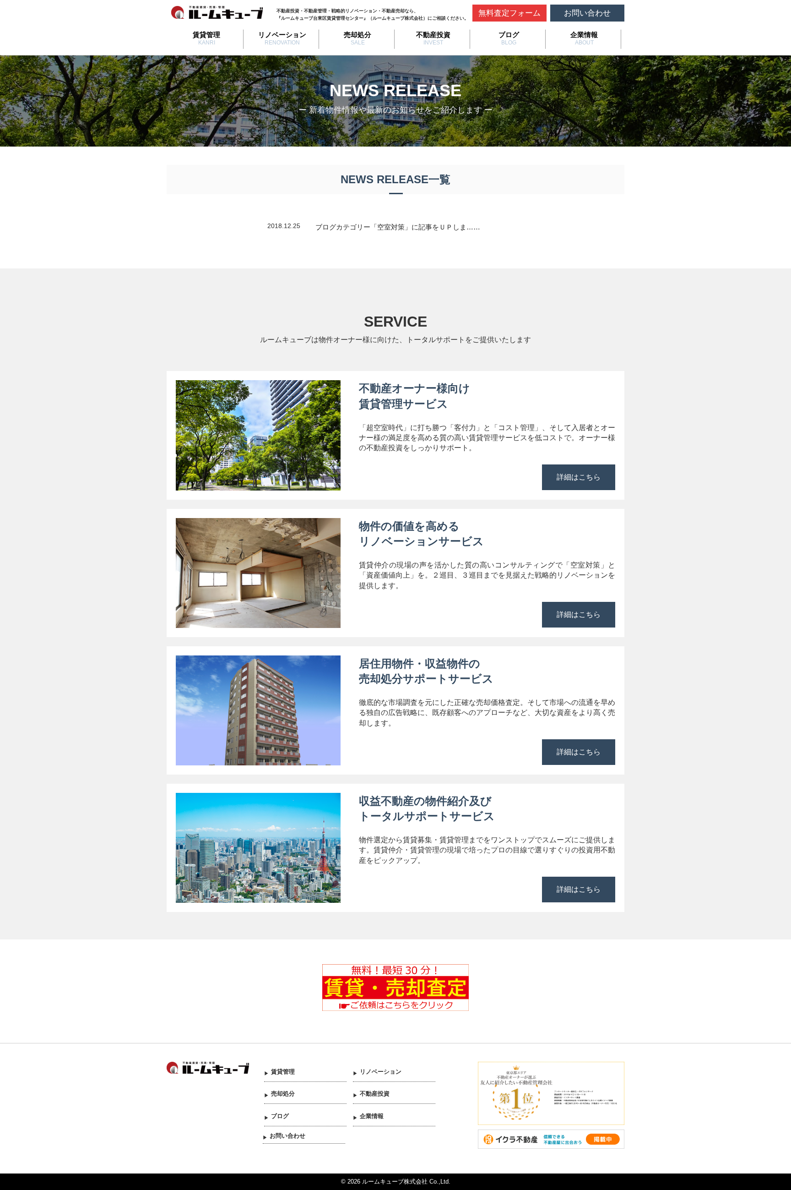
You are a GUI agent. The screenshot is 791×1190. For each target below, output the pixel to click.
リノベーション (282, 34)
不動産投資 (433, 34)
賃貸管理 (206, 34)
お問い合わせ (587, 13)
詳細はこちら (579, 477)
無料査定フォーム (509, 13)
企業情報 (584, 34)
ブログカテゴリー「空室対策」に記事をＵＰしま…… (397, 227)
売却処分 (357, 34)
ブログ (508, 34)
